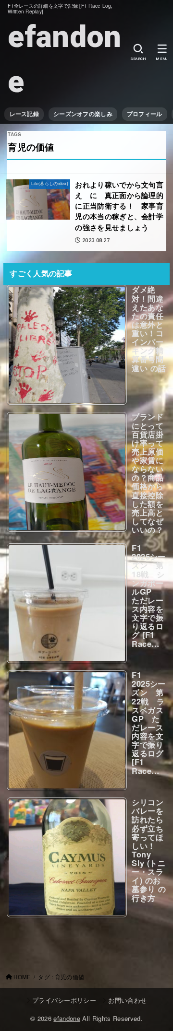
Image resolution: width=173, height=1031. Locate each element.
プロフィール (144, 114)
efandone (64, 59)
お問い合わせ (127, 1000)
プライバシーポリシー (64, 1000)
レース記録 (24, 114)
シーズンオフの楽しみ (82, 114)
